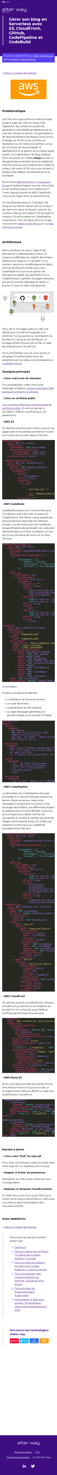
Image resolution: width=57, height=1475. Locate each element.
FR (3, 2)
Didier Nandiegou (43, 56)
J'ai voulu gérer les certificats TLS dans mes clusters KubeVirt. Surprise (31, 1255)
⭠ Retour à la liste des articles (19, 73)
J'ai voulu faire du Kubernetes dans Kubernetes (24, 1292)
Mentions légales (23, 1452)
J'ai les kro (20, 1247)
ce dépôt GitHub (12, 363)
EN (7, 2)
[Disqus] (28, 1397)
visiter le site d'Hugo (29, 223)
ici (48, 1166)
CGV (37, 1452)
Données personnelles (18, 1457)
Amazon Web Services (23, 59)
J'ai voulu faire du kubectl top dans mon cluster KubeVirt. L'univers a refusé (30, 1266)
